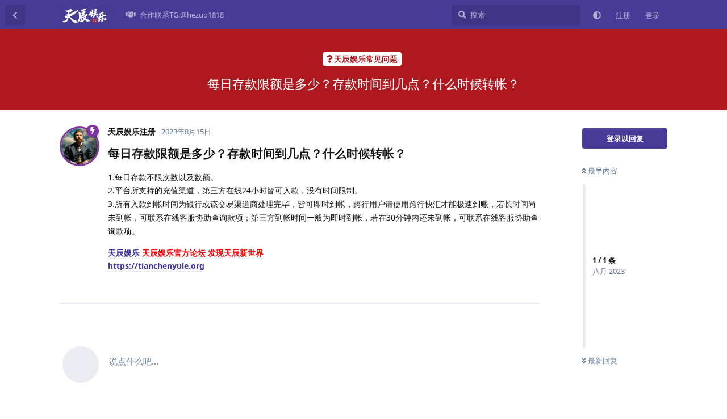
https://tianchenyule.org (156, 265)
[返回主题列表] (15, 15)
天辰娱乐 (124, 252)
